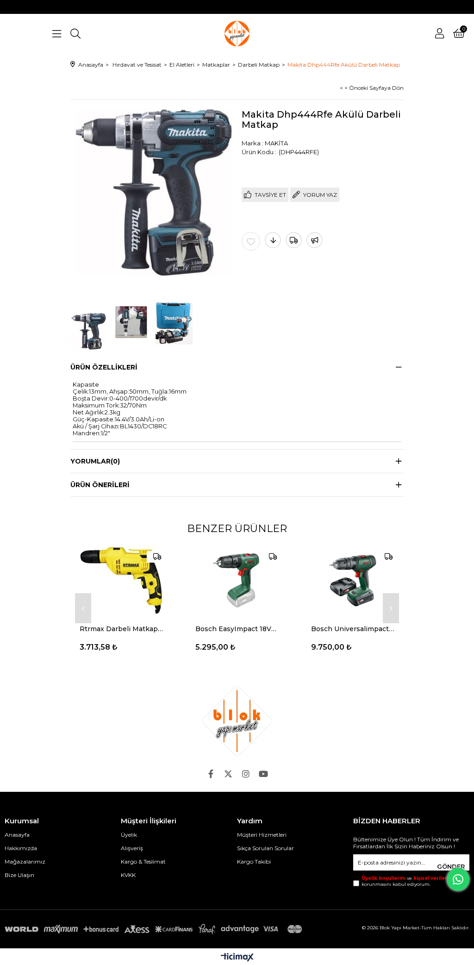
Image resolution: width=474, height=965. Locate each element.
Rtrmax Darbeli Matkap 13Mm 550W (121, 629)
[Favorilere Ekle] (251, 241)
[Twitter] (228, 774)
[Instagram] (246, 774)
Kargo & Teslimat (143, 861)
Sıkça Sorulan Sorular (265, 848)
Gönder (451, 866)
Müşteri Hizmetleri (262, 834)
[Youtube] (263, 774)
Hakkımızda (21, 848)
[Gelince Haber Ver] (314, 240)
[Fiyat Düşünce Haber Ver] (273, 240)
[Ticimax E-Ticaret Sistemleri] (237, 958)
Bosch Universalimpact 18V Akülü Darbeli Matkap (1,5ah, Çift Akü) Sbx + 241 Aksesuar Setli (352, 629)
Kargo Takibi (254, 861)
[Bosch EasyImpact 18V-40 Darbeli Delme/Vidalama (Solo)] (237, 580)
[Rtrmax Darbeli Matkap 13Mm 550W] (121, 580)
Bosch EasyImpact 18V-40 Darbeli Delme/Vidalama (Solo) (237, 629)
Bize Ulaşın (19, 874)
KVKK (128, 874)
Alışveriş (132, 848)
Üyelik (129, 834)
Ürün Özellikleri (103, 367)
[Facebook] (210, 774)
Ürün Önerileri (100, 485)
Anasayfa (17, 834)
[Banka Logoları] (155, 929)
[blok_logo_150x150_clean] (237, 721)
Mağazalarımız (25, 861)
